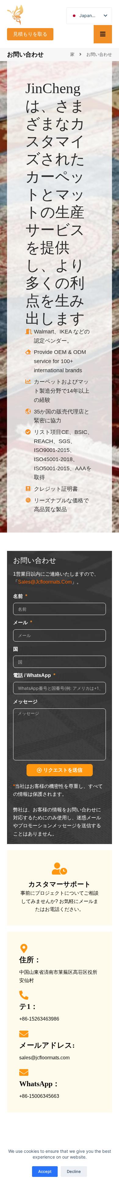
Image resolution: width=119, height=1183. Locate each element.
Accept (45, 1171)
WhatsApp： (39, 1084)
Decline (74, 1171)
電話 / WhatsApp (32, 675)
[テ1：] (23, 995)
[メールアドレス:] (23, 1034)
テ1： (28, 1006)
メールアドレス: (47, 1045)
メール (21, 622)
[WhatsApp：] (23, 1072)
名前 (18, 596)
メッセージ (25, 701)
